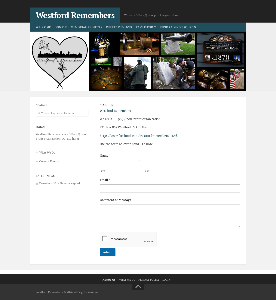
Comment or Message (115, 200)
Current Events (119, 27)
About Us (109, 279)
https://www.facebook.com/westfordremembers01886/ (139, 135)
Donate (60, 27)
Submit (108, 252)
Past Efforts (146, 27)
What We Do (47, 152)
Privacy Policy (148, 279)
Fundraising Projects (178, 27)
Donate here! (70, 138)
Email (105, 180)
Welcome (43, 27)
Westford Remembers (75, 15)
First (102, 170)
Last (146, 170)
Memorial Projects (86, 27)
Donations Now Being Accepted (59, 183)
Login (166, 279)
